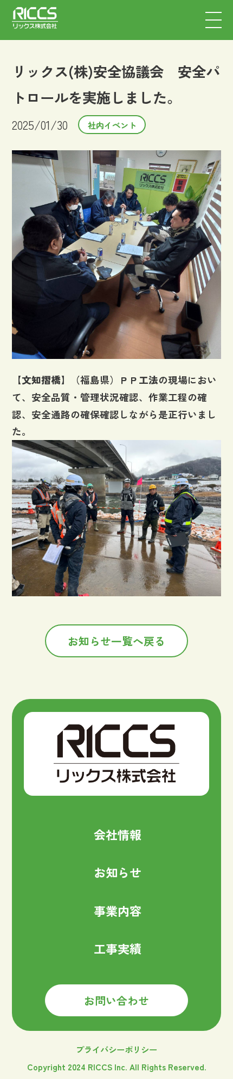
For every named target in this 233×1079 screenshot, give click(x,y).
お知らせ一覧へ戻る (116, 641)
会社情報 (117, 834)
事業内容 (117, 910)
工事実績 (117, 948)
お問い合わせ (116, 1000)
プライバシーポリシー (116, 1049)
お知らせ (117, 872)
